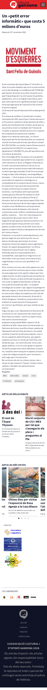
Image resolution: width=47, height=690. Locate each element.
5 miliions (7, 381)
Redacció (6, 32)
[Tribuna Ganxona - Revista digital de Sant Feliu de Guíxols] (23, 615)
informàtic (14, 375)
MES (5, 375)
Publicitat (23, 632)
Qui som (23, 623)
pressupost (19, 381)
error (34, 375)
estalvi (25, 375)
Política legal (24, 636)
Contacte (23, 627)
